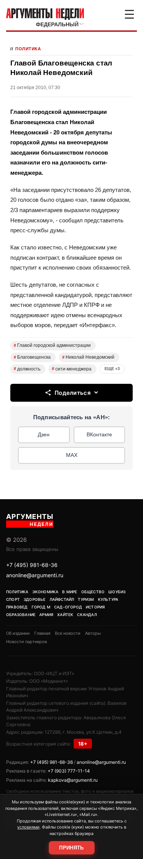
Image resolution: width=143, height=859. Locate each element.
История (95, 607)
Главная (42, 633)
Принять (71, 848)
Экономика (45, 591)
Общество (93, 591)
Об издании (18, 633)
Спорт (13, 599)
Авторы (93, 633)
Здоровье (35, 599)
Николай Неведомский (88, 357)
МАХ (71, 455)
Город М (41, 607)
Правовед (17, 607)
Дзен (44, 434)
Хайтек (65, 614)
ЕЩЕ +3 (112, 368)
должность (27, 369)
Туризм (86, 599)
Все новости (67, 633)
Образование (20, 614)
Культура (108, 599)
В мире (69, 591)
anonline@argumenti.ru (34, 575)
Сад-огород (68, 607)
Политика (28, 48)
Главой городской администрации (52, 345)
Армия (46, 614)
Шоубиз (116, 591)
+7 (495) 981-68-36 (32, 565)
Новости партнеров (26, 641)
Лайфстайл (62, 599)
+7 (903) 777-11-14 (69, 771)
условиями (28, 827)
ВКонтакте (99, 434)
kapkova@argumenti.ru (73, 780)
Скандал (86, 614)
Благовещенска (32, 357)
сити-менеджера (72, 369)
